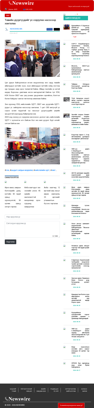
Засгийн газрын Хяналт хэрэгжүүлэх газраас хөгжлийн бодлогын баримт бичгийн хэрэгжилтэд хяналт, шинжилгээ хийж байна (80, 119)
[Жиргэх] (57, 29)
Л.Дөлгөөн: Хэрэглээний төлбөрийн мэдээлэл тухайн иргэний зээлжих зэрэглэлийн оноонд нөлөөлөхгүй (80, 264)
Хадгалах (10, 242)
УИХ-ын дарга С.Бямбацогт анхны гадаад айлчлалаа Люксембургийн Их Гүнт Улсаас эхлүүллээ (80, 333)
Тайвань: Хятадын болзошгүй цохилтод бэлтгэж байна (80, 86)
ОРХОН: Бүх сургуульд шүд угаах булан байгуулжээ (80, 365)
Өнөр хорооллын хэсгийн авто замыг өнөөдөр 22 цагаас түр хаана (80, 350)
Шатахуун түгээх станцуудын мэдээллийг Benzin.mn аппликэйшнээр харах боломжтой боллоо (80, 209)
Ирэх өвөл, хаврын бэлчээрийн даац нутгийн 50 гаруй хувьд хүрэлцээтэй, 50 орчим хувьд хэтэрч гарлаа (80, 191)
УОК (7, 170)
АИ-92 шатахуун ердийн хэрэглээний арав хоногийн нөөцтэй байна (80, 175)
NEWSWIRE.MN (16, 29)
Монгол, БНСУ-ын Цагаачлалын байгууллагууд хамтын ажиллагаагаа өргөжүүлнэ (80, 70)
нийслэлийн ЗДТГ (42, 170)
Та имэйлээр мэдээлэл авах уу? (71, 405)
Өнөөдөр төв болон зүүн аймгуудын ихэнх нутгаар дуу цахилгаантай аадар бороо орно (80, 298)
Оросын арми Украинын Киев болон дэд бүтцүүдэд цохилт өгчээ (80, 281)
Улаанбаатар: (14, 9)
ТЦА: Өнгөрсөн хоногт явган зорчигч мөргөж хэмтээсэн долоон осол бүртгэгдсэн (80, 101)
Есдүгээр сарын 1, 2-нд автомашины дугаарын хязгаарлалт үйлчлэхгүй (80, 137)
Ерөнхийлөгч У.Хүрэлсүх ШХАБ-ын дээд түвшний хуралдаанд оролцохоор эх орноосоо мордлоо (80, 29)
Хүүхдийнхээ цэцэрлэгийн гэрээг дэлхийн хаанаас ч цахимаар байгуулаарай (80, 315)
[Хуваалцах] (50, 29)
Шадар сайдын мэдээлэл (22, 170)
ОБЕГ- (54, 170)
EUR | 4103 (28, 9)
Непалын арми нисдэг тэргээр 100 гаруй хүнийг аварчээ (80, 248)
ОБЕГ (8, 15)
